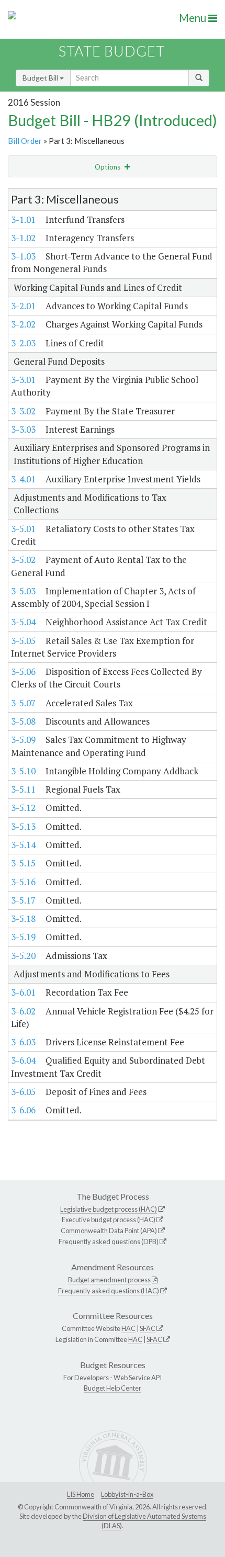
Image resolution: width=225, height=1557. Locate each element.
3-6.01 (23, 992)
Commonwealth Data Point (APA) (109, 1230)
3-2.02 (23, 324)
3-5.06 (23, 671)
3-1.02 (23, 238)
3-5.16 (23, 882)
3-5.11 (23, 789)
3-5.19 (23, 937)
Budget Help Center (112, 1388)
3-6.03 (23, 1042)
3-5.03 (23, 591)
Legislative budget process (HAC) (108, 1209)
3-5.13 (23, 826)
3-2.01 (23, 306)
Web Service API (138, 1377)
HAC (128, 1328)
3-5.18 (23, 918)
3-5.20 (23, 956)
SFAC (147, 1328)
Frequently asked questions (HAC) (108, 1291)
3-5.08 (23, 721)
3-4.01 (23, 479)
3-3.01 (23, 380)
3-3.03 (23, 429)
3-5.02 (23, 560)
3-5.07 (23, 703)
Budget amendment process (109, 1280)
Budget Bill (41, 77)
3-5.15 (23, 863)
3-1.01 (23, 219)
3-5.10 (23, 771)
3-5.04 (23, 622)
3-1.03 (23, 256)
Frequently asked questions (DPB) (109, 1241)
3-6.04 (23, 1060)
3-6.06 (23, 1110)
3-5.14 (23, 845)
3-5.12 (23, 808)
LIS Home (80, 1494)
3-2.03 (23, 343)
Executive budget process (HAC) (108, 1219)
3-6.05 (23, 1092)
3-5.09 (23, 740)
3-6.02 (23, 1011)
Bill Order (25, 140)
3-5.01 (23, 529)
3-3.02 (23, 411)
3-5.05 (23, 641)
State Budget (112, 51)
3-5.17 (23, 900)
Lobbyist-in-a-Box (127, 1494)
